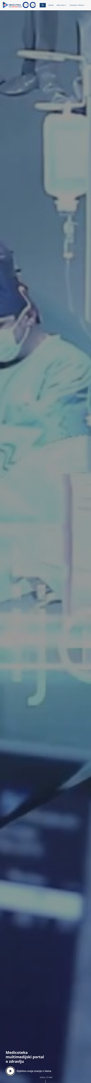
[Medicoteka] (19, 8)
